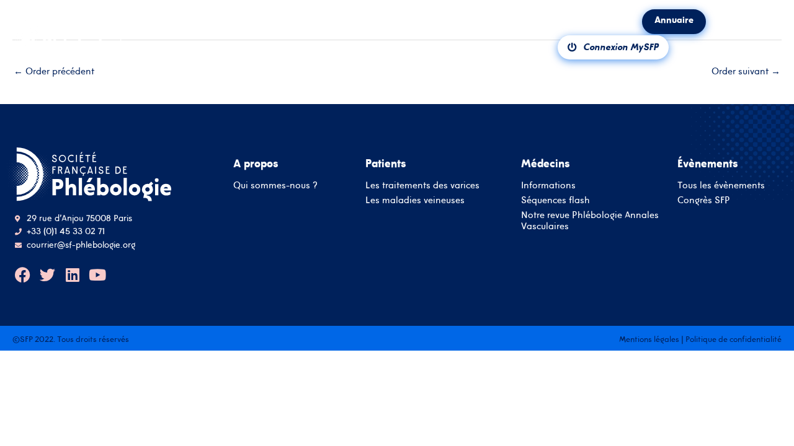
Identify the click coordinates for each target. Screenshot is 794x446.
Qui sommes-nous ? (275, 185)
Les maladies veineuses (415, 200)
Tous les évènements (721, 185)
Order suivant (745, 71)
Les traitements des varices (422, 185)
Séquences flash (555, 200)
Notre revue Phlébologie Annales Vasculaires (590, 220)
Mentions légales (649, 339)
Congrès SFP (703, 200)
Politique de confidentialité (733, 339)
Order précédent (54, 71)
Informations (548, 185)
